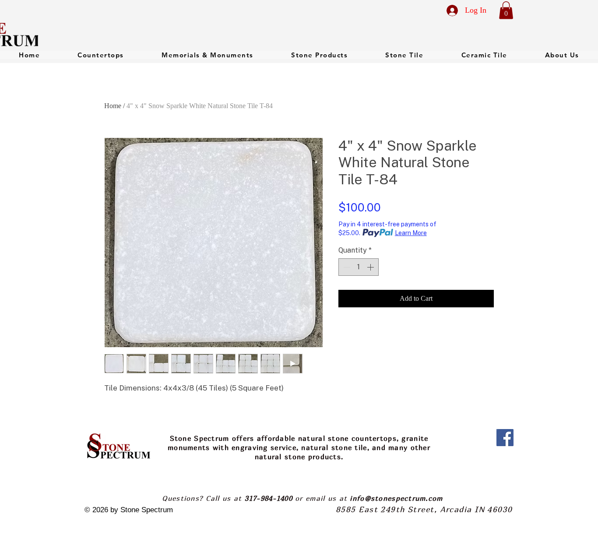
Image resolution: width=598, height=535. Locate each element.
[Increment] (371, 267)
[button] (506, 10)
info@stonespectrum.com (396, 498)
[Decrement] (346, 267)
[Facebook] (505, 437)
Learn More (411, 232)
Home (112, 105)
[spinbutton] (358, 267)
